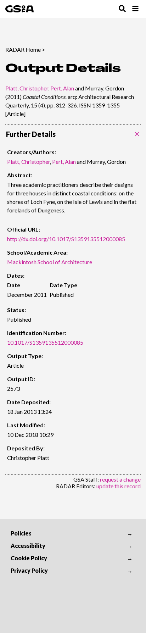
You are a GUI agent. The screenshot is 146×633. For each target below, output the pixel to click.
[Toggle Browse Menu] (135, 9)
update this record (118, 486)
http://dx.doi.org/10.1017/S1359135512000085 (66, 238)
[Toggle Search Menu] (122, 9)
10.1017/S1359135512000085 (45, 342)
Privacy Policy (29, 570)
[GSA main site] (19, 8)
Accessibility (28, 545)
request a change (120, 479)
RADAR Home (23, 49)
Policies (21, 533)
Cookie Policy (29, 558)
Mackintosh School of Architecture (49, 262)
